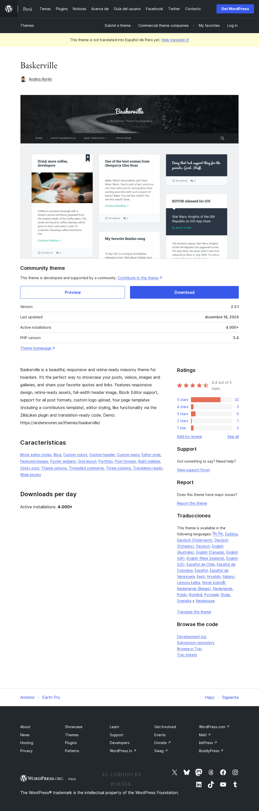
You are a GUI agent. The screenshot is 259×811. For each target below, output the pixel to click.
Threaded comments (86, 468)
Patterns (72, 751)
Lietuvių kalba (188, 582)
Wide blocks (30, 474)
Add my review (189, 436)
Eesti (201, 576)
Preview (73, 292)
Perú (72, 779)
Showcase (73, 727)
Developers (120, 743)
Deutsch (203, 546)
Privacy (26, 751)
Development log (191, 636)
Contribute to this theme (138, 278)
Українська (205, 601)
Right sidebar (149, 461)
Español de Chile (201, 564)
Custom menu (128, 454)
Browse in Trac (189, 649)
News (25, 735)
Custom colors (75, 454)
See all (233, 436)
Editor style (151, 454)
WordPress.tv (123, 751)
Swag (161, 751)
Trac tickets (187, 655)
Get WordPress (235, 9)
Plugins (71, 743)
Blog (57, 454)
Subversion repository (195, 642)
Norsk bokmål (213, 582)
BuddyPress (211, 751)
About (25, 727)
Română (195, 594)
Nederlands (222, 588)
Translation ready (147, 468)
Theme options (54, 468)
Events (160, 735)
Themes (27, 25)
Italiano (228, 576)
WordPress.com (214, 727)
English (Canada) (210, 552)
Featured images (34, 461)
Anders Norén (40, 79)
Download (185, 292)
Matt (205, 735)
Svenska (184, 601)
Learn (114, 727)
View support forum (193, 470)
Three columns (118, 468)
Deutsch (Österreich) (194, 540)
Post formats (125, 461)
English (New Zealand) (205, 558)
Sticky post (29, 468)
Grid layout (87, 461)
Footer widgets (63, 461)
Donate (162, 743)
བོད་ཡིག (218, 534)
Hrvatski (214, 576)
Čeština (231, 534)
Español (201, 570)
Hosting (26, 743)
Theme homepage (35, 348)
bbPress (208, 743)
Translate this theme (194, 612)
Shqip (225, 594)
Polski (182, 594)
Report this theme (192, 503)
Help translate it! (175, 40)
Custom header (102, 454)
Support (116, 735)
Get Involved (165, 727)
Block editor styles (36, 454)
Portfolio (105, 461)
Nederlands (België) (194, 588)
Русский (211, 594)
